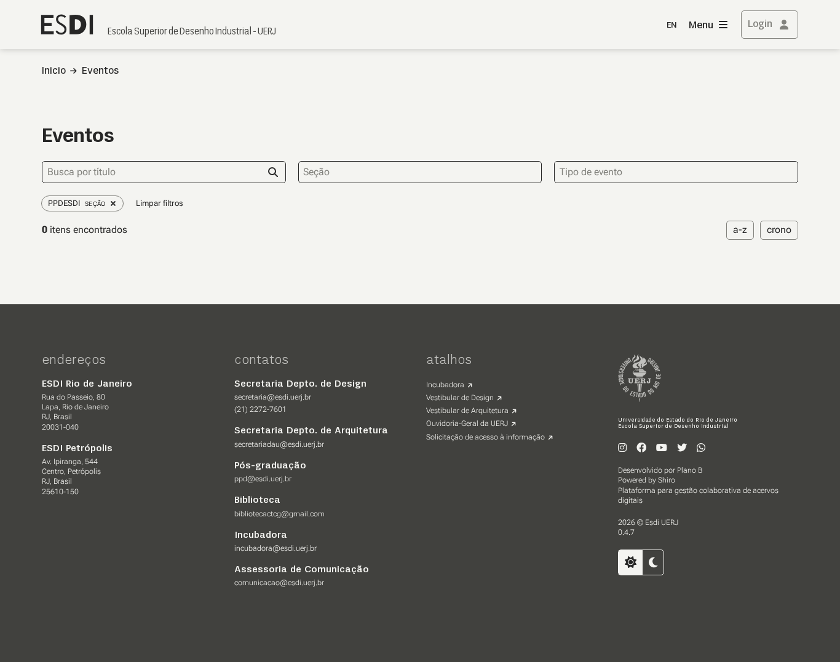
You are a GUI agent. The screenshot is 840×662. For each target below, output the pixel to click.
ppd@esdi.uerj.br (262, 479)
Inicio (54, 71)
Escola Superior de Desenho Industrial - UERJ (192, 32)
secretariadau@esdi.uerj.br (279, 444)
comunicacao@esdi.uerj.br (279, 582)
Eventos (100, 71)
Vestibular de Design (460, 397)
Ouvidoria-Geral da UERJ (467, 423)
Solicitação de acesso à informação (485, 437)
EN (671, 26)
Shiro (666, 480)
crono (779, 229)
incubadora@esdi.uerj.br (275, 548)
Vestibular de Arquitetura (467, 410)
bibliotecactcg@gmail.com (279, 514)
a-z (740, 229)
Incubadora (445, 384)
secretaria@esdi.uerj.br (272, 397)
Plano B (689, 470)
